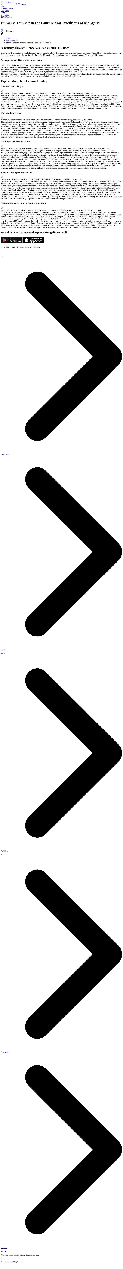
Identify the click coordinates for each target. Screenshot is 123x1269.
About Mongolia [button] (7, 8)
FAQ (3, 13)
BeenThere (4, 1248)
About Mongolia (12, 41)
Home (3, 6)
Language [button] (5, 11)
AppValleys (4, 851)
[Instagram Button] (1, 1258)
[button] (6, 17)
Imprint (3, 650)
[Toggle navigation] (25, 4)
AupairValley (5, 1052)
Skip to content (6, 2)
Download (5, 15)
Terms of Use (35, 247)
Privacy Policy (5, 454)
